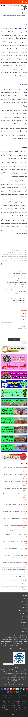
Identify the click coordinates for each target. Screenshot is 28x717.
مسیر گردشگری (23, 607)
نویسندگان (24, 631)
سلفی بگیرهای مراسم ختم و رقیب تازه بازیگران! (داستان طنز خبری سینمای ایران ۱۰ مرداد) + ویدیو (16, 556)
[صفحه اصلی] (24, 7)
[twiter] (17, 692)
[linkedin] (8, 692)
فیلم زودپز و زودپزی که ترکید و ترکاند (19, 305)
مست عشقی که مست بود (21, 280)
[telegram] (5, 689)
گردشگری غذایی (23, 613)
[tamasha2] (8, 689)
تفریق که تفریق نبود (22, 291)
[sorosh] (24, 689)
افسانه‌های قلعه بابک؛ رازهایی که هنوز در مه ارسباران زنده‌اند (14, 570)
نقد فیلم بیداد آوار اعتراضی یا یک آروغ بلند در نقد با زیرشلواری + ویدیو (15, 475)
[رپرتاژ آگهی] (14, 402)
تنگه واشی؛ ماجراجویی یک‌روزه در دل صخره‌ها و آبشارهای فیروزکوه (16, 535)
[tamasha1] (14, 692)
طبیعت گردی (24, 604)
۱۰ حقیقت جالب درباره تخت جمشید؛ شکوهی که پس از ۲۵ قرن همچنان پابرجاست (15, 542)
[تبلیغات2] (14, 420)
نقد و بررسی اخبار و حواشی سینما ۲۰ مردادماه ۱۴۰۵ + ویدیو (15, 512)
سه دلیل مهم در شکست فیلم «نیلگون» (19, 300)
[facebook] (2, 689)
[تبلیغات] (14, 411)
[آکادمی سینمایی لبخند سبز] (14, 362)
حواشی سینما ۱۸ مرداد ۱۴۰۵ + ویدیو (18, 530)
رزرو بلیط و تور (23, 619)
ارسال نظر (14, 340)
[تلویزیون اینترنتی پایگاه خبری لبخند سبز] (14, 384)
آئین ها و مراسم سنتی (21, 610)
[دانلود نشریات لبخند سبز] (14, 457)
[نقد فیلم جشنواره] (14, 393)
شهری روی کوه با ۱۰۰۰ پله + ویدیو (19, 500)
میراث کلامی (24, 616)
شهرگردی (24, 601)
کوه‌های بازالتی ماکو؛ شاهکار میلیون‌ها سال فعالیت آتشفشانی (15, 582)
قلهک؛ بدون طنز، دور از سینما (20, 296)
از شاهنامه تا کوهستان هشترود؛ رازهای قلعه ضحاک (15, 525)
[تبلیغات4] (14, 439)
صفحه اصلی (24, 595)
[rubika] (17, 689)
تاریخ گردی (24, 598)
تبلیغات (25, 628)
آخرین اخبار (24, 463)
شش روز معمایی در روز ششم (20, 285)
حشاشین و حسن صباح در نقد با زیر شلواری (18, 278)
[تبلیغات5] (14, 448)
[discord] (20, 689)
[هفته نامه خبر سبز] (14, 349)
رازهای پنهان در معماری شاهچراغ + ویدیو (17, 576)
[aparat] (27, 689)
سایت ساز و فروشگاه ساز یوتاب (14, 714)
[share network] (2, 264)
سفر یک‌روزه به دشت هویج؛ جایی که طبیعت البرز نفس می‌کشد (14, 505)
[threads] (20, 692)
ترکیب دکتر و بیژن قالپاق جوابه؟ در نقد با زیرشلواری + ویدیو (14, 494)
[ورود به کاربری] (2, 5)
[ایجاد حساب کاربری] (4, 5)
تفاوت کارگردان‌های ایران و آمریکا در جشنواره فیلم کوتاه (16, 287)
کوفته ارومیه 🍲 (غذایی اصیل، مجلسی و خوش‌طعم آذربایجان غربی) (15, 468)
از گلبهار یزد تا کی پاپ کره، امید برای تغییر (18, 298)
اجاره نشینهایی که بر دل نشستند (20, 271)
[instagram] (11, 689)
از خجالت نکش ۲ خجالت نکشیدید (20, 303)
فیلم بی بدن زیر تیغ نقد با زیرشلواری (19, 273)
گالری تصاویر (24, 625)
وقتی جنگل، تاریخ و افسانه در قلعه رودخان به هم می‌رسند (16, 549)
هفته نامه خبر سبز (22, 622)
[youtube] (11, 692)
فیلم (19, 28)
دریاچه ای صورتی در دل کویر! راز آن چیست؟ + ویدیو (14, 588)
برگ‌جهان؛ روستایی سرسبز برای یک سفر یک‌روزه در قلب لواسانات (15, 482)
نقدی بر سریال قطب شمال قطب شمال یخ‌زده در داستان (16, 289)
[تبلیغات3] (14, 429)
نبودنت (16, 28)
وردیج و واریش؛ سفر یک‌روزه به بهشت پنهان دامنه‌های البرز (15, 563)
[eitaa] (14, 689)
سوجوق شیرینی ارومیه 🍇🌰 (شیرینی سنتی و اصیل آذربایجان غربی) (15, 519)
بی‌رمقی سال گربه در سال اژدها (20, 294)
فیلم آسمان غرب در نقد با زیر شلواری (19, 276)
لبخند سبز (24, 28)
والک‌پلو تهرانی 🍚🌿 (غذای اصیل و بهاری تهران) (15, 488)
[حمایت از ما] (14, 375)
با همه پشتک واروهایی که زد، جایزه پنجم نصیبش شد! (16, 282)
